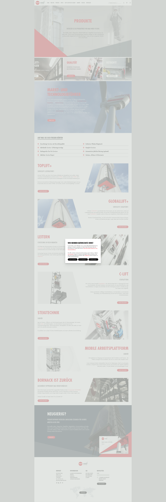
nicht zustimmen (71, 254)
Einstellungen (87, 255)
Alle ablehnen (83, 259)
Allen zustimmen (72, 259)
